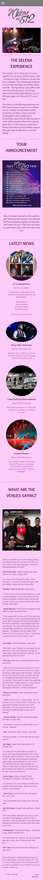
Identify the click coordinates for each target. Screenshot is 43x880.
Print (9, 874)
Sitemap (14, 874)
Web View (35, 877)
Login (36, 874)
